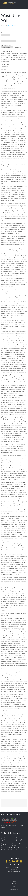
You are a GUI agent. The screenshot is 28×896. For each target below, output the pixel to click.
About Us (14, 884)
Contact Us (14, 869)
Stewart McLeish (12, 25)
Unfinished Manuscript (7, 47)
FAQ (14, 886)
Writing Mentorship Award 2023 (9, 41)
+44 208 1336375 (15, 871)
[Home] (9, 2)
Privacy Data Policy (14, 889)
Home (14, 881)
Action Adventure (6, 34)
